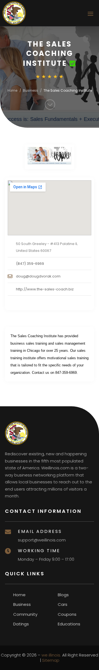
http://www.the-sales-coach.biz (45, 289)
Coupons (67, 614)
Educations (69, 624)
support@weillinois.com (42, 540)
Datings (21, 624)
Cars (62, 604)
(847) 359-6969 (30, 263)
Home (12, 90)
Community (25, 614)
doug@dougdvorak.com (38, 276)
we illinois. (51, 655)
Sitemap (50, 660)
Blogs (63, 595)
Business (30, 90)
